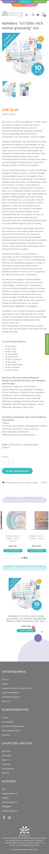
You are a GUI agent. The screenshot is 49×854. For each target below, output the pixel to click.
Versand (5, 718)
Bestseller (6, 773)
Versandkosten (7, 722)
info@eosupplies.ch (9, 794)
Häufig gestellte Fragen (11, 731)
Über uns (5, 680)
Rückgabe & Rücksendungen (13, 726)
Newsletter (6, 764)
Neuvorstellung (8, 769)
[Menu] (26, 15)
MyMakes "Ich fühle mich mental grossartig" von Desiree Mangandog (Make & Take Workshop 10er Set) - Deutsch (24, 26)
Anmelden (25, 1)
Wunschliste (6, 756)
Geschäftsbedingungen (11, 697)
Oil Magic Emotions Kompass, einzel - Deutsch (12, 538)
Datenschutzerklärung (10, 693)
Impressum (6, 701)
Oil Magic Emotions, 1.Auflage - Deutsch (36, 537)
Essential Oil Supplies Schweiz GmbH (16, 688)
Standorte (31, 5)
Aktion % (5, 760)
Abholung (5, 735)
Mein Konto (40, 1)
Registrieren (10, 1)
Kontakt (17, 5)
